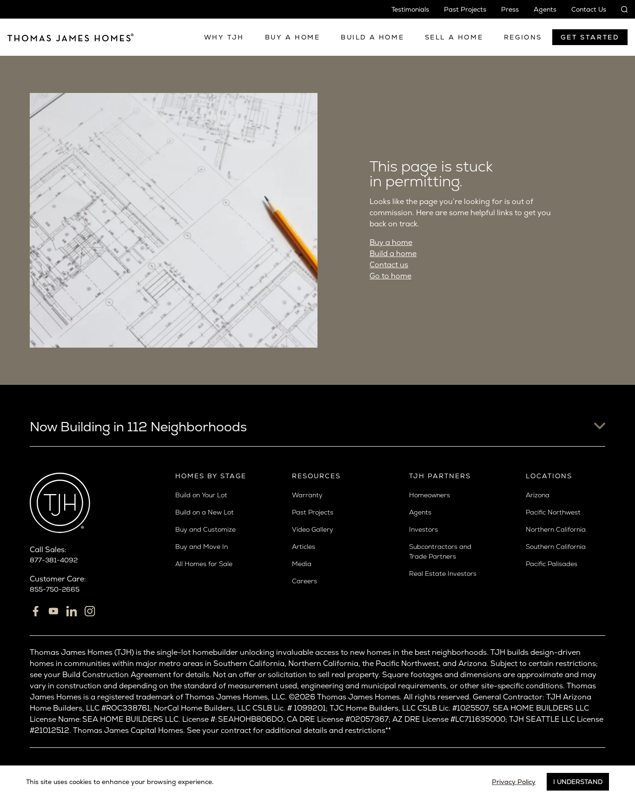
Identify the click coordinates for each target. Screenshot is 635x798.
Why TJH (224, 37)
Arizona (537, 495)
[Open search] (621, 9)
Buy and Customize (205, 529)
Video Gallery (312, 529)
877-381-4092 (54, 560)
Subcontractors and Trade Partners (440, 551)
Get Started (590, 37)
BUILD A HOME (372, 37)
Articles (303, 546)
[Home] (70, 37)
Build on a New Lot (204, 512)
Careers (304, 581)
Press (510, 9)
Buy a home (391, 242)
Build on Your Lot (201, 495)
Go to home (390, 276)
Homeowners (429, 495)
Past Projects (465, 9)
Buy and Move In (201, 546)
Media (301, 564)
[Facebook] (35, 611)
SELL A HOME (454, 37)
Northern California (556, 529)
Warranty (307, 495)
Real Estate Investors (442, 573)
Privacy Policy (514, 781)
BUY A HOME (292, 37)
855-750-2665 (54, 589)
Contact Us (588, 9)
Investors (423, 529)
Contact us (389, 265)
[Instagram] (89, 611)
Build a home (393, 253)
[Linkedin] (71, 611)
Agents (545, 9)
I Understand (577, 782)
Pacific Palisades (551, 564)
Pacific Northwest (553, 512)
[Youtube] (53, 611)
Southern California (556, 546)
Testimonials (410, 9)
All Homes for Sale (203, 564)
